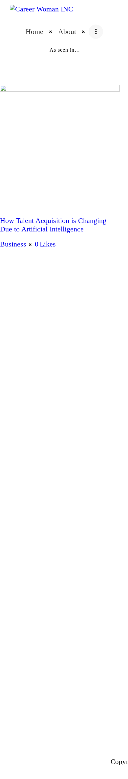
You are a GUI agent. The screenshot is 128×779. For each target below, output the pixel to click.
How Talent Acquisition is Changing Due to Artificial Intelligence (53, 224)
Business (13, 244)
